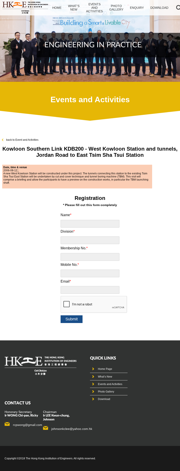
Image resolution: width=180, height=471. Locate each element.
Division (68, 231)
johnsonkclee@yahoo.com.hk (71, 429)
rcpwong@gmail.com (27, 425)
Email (66, 281)
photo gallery (116, 7)
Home (56, 7)
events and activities (94, 7)
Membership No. (74, 248)
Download (159, 7)
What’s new (73, 7)
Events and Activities (110, 384)
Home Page (105, 369)
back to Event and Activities (22, 139)
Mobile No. (70, 265)
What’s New (105, 376)
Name (66, 215)
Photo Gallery (106, 391)
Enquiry (137, 7)
